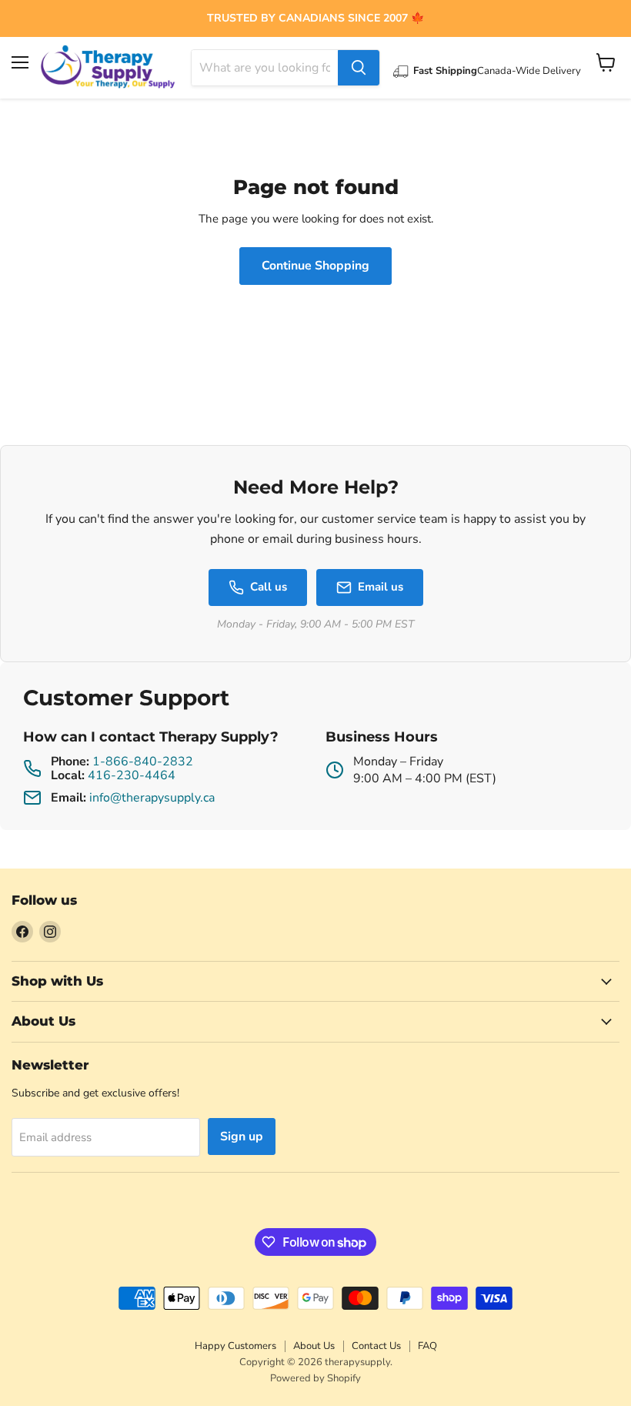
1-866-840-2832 (142, 761)
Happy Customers (235, 1346)
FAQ (427, 1346)
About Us (314, 1346)
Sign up (241, 1136)
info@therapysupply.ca (152, 797)
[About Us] (315, 18)
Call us (268, 586)
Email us (380, 586)
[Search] (358, 67)
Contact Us (376, 1346)
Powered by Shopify (315, 1378)
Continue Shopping (315, 265)
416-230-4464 (131, 775)
